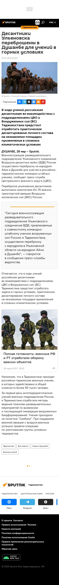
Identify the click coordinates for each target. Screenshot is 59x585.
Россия (50, 493)
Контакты (18, 520)
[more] (54, 368)
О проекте (7, 520)
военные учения (10, 452)
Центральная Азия (31, 493)
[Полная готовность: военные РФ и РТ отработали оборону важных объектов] (29, 330)
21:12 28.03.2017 (10, 58)
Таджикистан (8, 446)
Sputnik (7, 96)
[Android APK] (11, 557)
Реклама (32, 524)
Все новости (23, 446)
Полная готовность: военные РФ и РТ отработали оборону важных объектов (29, 358)
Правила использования (14, 524)
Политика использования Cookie (18, 537)
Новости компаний (11, 528)
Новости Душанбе (40, 446)
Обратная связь (9, 548)
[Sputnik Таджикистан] (9, 23)
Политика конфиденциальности (18, 533)
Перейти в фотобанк (37, 96)
